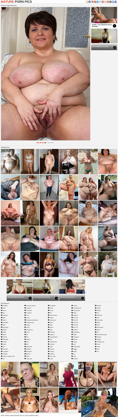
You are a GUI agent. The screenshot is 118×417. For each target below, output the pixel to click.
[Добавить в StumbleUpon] (108, 2)
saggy (75, 349)
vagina (98, 339)
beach (4, 320)
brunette (5, 349)
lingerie (51, 334)
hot (50, 313)
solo (97, 317)
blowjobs (5, 339)
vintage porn (100, 342)
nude (51, 358)
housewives (53, 315)
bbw (3, 317)
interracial (52, 320)
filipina (28, 339)
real (74, 344)
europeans (29, 329)
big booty (5, 327)
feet (27, 337)
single (98, 308)
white (98, 346)
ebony (28, 325)
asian (4, 310)
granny (28, 354)
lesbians (52, 332)
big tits (4, 329)
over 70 (75, 327)
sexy (74, 356)
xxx (97, 351)
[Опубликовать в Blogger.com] (87, 2)
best (3, 325)
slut (97, 313)
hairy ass (29, 358)
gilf (27, 344)
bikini (4, 332)
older (74, 313)
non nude (52, 356)
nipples (51, 354)
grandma (29, 351)
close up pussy (30, 305)
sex (74, 354)
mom (51, 346)
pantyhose (76, 332)
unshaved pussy (101, 334)
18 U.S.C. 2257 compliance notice (29, 415)
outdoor (75, 315)
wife (97, 349)
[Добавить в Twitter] (113, 2)
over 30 (75, 317)
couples (28, 308)
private (75, 339)
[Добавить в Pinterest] (103, 2)
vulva (98, 344)
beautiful (5, 322)
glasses (28, 349)
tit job (98, 329)
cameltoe (5, 351)
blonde (4, 337)
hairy (27, 356)
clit (3, 358)
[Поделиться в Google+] (95, 2)
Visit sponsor (50, 142)
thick (98, 325)
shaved (75, 358)
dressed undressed (32, 320)
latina (51, 327)
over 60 (75, 325)
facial (28, 332)
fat (27, 334)
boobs (4, 342)
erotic (28, 327)
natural (51, 351)
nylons (75, 305)
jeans (51, 322)
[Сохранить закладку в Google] (92, 2)
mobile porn (53, 342)
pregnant (76, 337)
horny (51, 310)
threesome (99, 327)
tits (97, 332)
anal (3, 308)
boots (4, 344)
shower (98, 305)
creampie (29, 310)
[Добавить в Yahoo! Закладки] (116, 2)
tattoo (98, 322)
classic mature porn (8, 356)
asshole (5, 315)
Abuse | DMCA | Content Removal (10, 415)
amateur (5, 305)
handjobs (52, 305)
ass (3, 313)
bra (3, 346)
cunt (27, 315)
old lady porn (77, 308)
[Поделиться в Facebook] (90, 2)
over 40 (75, 320)
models (51, 344)
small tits (99, 315)
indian (51, 317)
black (4, 334)
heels (51, 308)
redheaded (76, 346)
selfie (75, 351)
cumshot (28, 313)
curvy (28, 317)
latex (51, 325)
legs (50, 329)
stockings (99, 320)
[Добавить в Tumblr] (110, 2)
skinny (98, 310)
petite (75, 334)
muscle (51, 349)
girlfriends (29, 346)
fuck (27, 342)
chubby (4, 354)
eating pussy (30, 322)
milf (50, 339)
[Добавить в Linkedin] (97, 2)
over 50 (75, 322)
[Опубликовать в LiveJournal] (100, 2)
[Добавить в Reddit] (105, 2)
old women (76, 310)
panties (75, 329)
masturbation (53, 337)
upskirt (98, 337)
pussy (75, 342)
